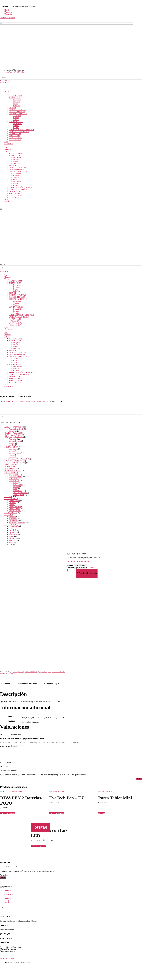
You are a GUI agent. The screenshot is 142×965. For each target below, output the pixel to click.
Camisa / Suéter (14, 501)
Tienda (6, 94)
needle (49, 672)
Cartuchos (12, 431)
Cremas (16, 118)
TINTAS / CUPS (15, 98)
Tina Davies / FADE (20, 493)
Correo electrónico (8, 770)
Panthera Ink (13, 539)
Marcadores (13, 519)
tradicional (58, 672)
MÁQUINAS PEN (16, 96)
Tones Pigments (18, 495)
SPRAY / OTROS (15, 138)
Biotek (15, 483)
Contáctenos (8, 144)
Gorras (11, 505)
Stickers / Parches (15, 511)
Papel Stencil (13, 521)
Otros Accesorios (15, 507)
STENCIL (12, 108)
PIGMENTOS (14, 481)
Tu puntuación (5, 746)
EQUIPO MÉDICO (16, 122)
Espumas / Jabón (15, 453)
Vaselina (16, 120)
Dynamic (16, 102)
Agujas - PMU (14, 475)
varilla (63, 672)
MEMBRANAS (10, 467)
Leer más (101, 813)
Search (2, 264)
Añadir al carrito (87, 573)
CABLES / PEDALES (17, 112)
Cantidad (70, 568)
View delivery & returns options (78, 561)
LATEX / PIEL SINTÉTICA (19, 132)
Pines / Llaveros (14, 509)
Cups (11, 529)
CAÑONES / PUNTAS (17, 110)
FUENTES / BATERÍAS (13, 461)
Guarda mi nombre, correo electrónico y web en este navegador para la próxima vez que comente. (44, 775)
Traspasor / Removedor (17, 523)
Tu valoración (6, 762)
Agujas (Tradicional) (38, 401)
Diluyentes (17, 100)
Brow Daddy (18, 485)
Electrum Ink (13, 535)
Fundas (11, 455)
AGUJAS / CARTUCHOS (21, 401)
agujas (42, 672)
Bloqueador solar (15, 441)
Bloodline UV (14, 527)
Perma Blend (17, 491)
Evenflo (16, 487)
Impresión (12, 517)
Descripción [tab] (5, 684)
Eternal (15, 104)
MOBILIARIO (14, 136)
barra (45, 672)
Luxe (15, 489)
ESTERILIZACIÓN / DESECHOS (21, 130)
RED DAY (8, 497)
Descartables (17, 124)
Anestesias (17, 116)
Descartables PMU (15, 477)
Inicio (6, 90)
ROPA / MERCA (15, 140)
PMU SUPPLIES (15, 134)
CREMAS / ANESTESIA (18, 114)
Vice (10, 544)
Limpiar (91, 568)
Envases (16, 126)
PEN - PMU (13, 479)
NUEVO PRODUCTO (12, 471)
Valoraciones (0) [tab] (51, 684)
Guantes (16, 128)
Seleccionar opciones (7, 813)
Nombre (4, 766)
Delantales (12, 503)
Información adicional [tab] (27, 684)
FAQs (6, 892)
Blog (6, 142)
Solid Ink (16, 106)
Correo (2, 875)
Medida (70, 565)
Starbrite (12, 543)
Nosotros (7, 92)
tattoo (53, 672)
